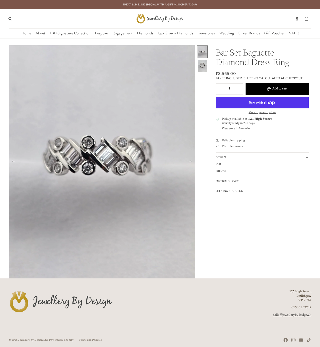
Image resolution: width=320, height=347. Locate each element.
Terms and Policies (90, 340)
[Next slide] (191, 162)
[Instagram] (293, 340)
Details (221, 157)
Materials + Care (227, 181)
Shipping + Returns (229, 191)
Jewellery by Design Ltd (33, 340)
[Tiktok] (308, 340)
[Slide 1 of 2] (202, 52)
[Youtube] (301, 340)
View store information (236, 128)
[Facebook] (285, 340)
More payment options (262, 112)
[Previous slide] (12, 162)
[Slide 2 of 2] (202, 66)
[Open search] (10, 19)
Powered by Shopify (61, 340)
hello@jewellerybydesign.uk (292, 315)
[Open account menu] (297, 19)
